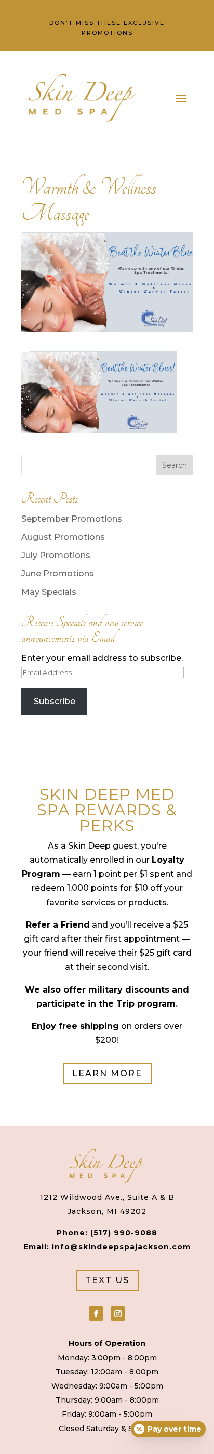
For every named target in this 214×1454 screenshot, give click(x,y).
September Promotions (71, 519)
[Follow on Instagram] (118, 1313)
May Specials (48, 592)
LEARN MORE (107, 1073)
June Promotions (57, 573)
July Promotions (55, 555)
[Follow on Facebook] (96, 1313)
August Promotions (63, 537)
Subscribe (54, 701)
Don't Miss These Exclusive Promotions (107, 27)
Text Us (107, 1280)
